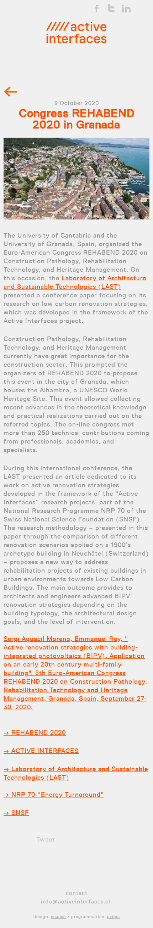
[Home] (76, 32)
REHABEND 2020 (37, 733)
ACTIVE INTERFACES (44, 751)
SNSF (19, 813)
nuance (58, 916)
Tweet (45, 839)
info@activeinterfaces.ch (76, 901)
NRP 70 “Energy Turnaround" (56, 795)
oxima (113, 916)
